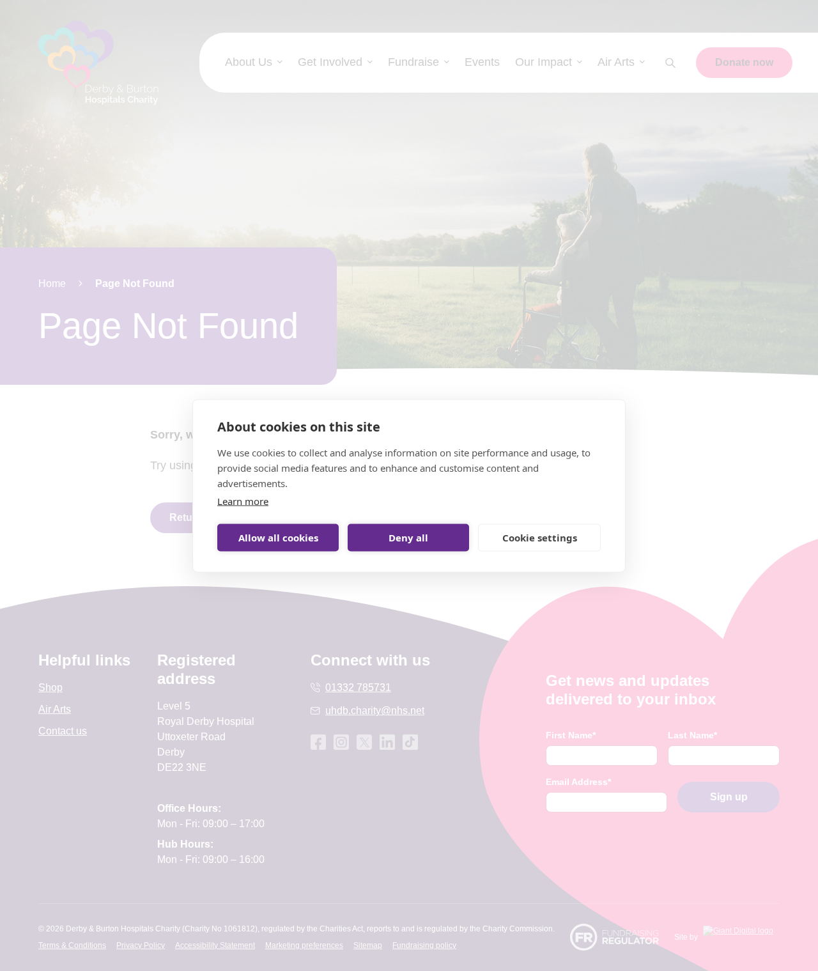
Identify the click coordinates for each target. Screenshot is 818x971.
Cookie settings (539, 537)
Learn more (242, 500)
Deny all (408, 537)
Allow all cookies (278, 537)
